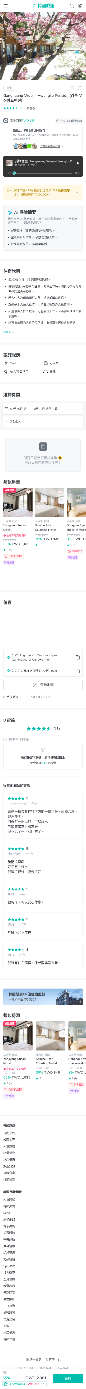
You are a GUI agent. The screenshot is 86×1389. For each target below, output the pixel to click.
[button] (43, 192)
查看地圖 (47, 685)
